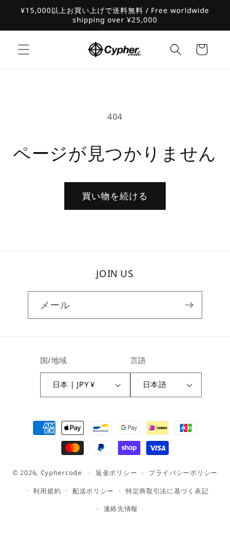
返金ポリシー (116, 472)
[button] (24, 49)
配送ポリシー (93, 490)
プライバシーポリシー (183, 472)
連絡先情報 (121, 508)
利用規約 (47, 490)
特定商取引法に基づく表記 (167, 490)
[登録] (189, 305)
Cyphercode (62, 472)
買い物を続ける (115, 196)
